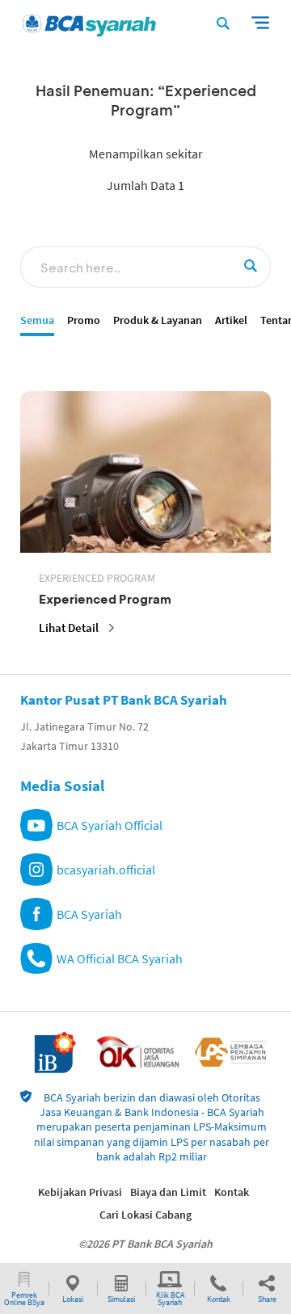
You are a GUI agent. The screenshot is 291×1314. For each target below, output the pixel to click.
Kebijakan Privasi (80, 1192)
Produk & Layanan (157, 320)
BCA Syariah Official (109, 825)
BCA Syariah (89, 914)
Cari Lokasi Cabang (145, 1214)
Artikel (231, 320)
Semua (37, 320)
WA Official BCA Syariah (120, 958)
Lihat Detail (69, 627)
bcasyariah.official (106, 869)
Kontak (231, 1192)
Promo (83, 320)
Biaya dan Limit (168, 1192)
